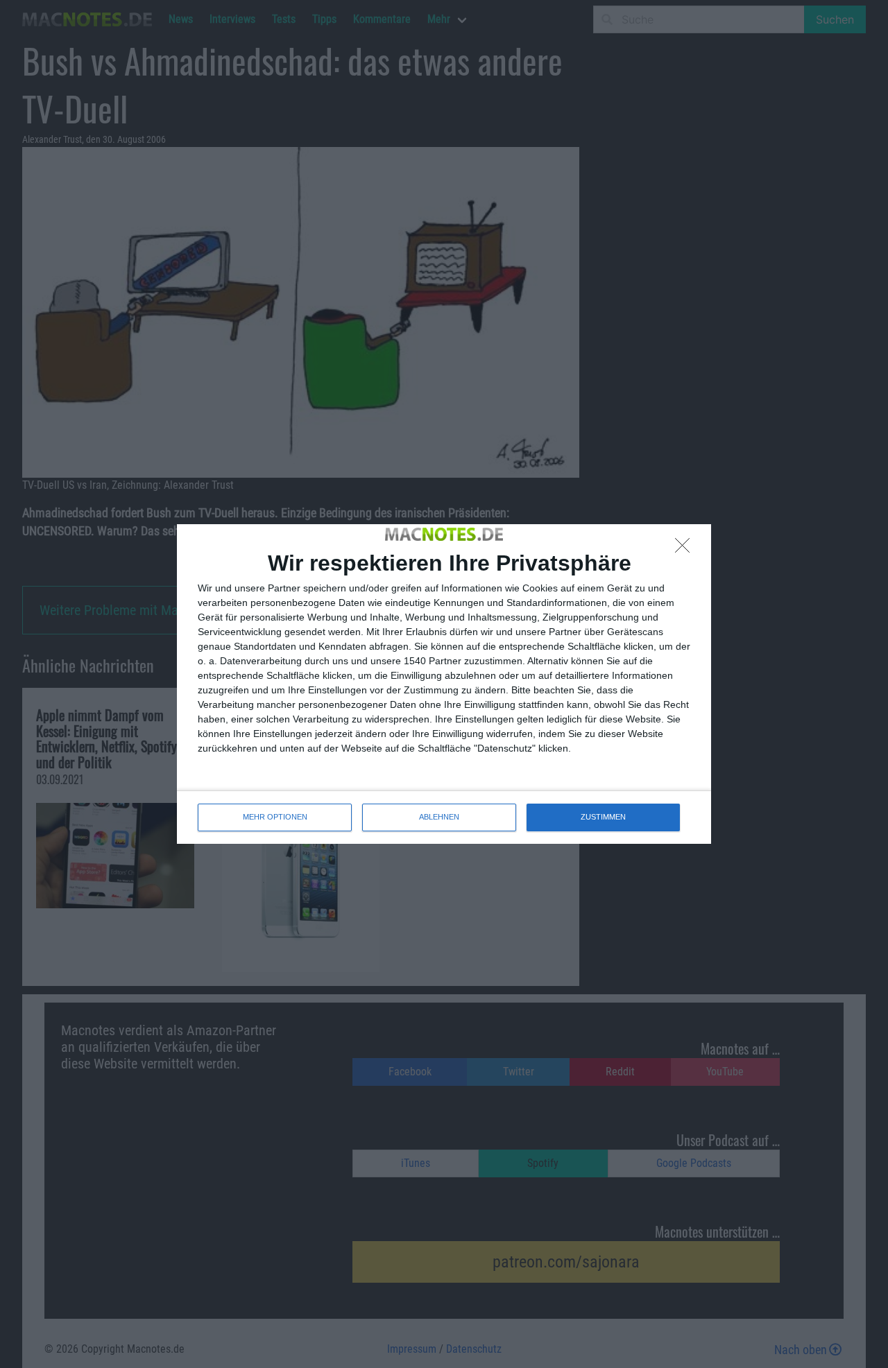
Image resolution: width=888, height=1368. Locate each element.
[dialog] (444, 683)
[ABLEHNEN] (686, 549)
